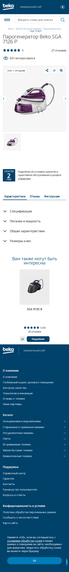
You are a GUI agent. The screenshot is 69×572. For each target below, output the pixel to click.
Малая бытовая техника (28, 28)
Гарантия (8, 478)
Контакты (9, 484)
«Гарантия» (24, 178)
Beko (10, 28)
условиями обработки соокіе (24, 540)
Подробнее (38, 339)
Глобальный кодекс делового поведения (28, 382)
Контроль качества (14, 387)
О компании (10, 377)
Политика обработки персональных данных (29, 512)
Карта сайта (10, 523)
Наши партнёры (12, 404)
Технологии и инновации (18, 393)
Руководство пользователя (20, 489)
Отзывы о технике (14, 398)
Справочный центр (14, 473)
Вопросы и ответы (14, 495)
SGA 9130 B (34, 309)
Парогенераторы (52, 28)
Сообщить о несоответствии (21, 517)
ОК (34, 560)
